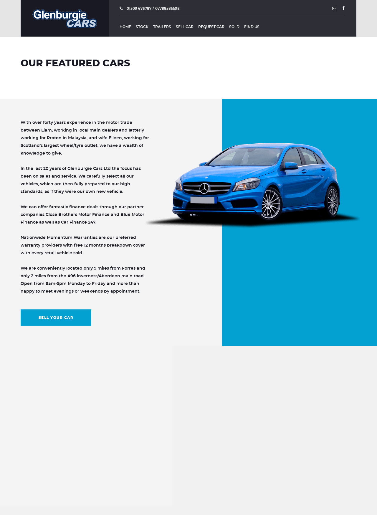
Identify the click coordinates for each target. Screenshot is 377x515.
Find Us (251, 27)
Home (125, 27)
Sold (234, 27)
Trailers (162, 27)
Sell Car (185, 27)
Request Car (211, 27)
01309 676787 (138, 8)
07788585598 (167, 8)
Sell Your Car (56, 317)
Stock (142, 27)
